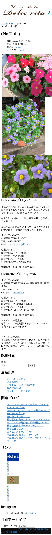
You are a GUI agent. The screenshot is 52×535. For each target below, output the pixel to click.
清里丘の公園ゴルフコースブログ (24, 434)
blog (13, 23)
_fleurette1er (18, 292)
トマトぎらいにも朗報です (21, 385)
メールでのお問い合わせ (22, 244)
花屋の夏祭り (14, 382)
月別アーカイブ (9, 526)
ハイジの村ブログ (16, 407)
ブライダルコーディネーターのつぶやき (28, 404)
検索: (3, 362)
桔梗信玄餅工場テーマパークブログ (25, 425)
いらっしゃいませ (16, 379)
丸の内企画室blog (16, 413)
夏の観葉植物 (14, 388)
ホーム (4, 23)
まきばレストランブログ (19, 431)
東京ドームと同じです (18, 391)
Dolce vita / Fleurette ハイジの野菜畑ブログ (28, 410)
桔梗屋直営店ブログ (17, 428)
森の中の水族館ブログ (18, 416)
